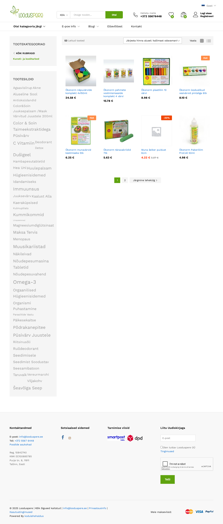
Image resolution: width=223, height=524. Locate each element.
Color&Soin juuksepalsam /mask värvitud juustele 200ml (32, 111)
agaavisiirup (22, 88)
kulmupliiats (21, 208)
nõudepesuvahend (29, 274)
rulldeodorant (26, 348)
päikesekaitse (24, 320)
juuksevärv (22, 196)
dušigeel (22, 154)
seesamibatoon (26, 368)
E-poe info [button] (69, 26)
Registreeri (206, 16)
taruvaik (20, 375)
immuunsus (26, 189)
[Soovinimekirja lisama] (88, 84)
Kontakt (136, 26)
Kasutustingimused (21, 512)
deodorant (43, 142)
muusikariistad (29, 246)
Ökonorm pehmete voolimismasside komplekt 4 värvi (114, 93)
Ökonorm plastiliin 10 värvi (154, 91)
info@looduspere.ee (31, 436)
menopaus (21, 239)
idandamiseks (24, 182)
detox (39, 148)
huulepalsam (39, 168)
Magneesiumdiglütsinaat (33, 225)
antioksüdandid (24, 100)
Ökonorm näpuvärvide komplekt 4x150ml (79, 91)
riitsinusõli (21, 342)
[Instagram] (70, 438)
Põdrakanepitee (29, 327)
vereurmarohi (38, 374)
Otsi (114, 14)
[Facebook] (63, 438)
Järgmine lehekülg (144, 180)
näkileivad (22, 254)
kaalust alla (42, 196)
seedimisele (24, 355)
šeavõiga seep (27, 388)
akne (37, 88)
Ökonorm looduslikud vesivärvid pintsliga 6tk (193, 91)
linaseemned (19, 220)
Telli (167, 479)
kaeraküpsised (25, 203)
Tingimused (167, 451)
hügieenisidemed (29, 175)
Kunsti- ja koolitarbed (26, 58)
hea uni (19, 168)
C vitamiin (23, 143)
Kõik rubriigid (25, 53)
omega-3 (24, 282)
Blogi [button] (91, 26)
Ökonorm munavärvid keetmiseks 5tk (78, 151)
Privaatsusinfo (97, 508)
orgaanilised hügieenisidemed (29, 293)
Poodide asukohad (21, 444)
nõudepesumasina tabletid (31, 264)
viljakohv (34, 381)
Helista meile (148, 13)
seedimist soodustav (31, 362)
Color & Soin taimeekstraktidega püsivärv (31, 129)
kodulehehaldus (34, 516)
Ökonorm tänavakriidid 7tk (117, 151)
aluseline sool (25, 94)
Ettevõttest (114, 26)
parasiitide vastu (23, 314)
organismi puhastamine (24, 306)
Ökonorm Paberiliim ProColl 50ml (191, 151)
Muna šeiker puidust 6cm (153, 151)
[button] (72, 84)
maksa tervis (25, 232)
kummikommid (28, 214)
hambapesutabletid (29, 161)
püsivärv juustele (32, 335)
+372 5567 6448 (24, 440)
